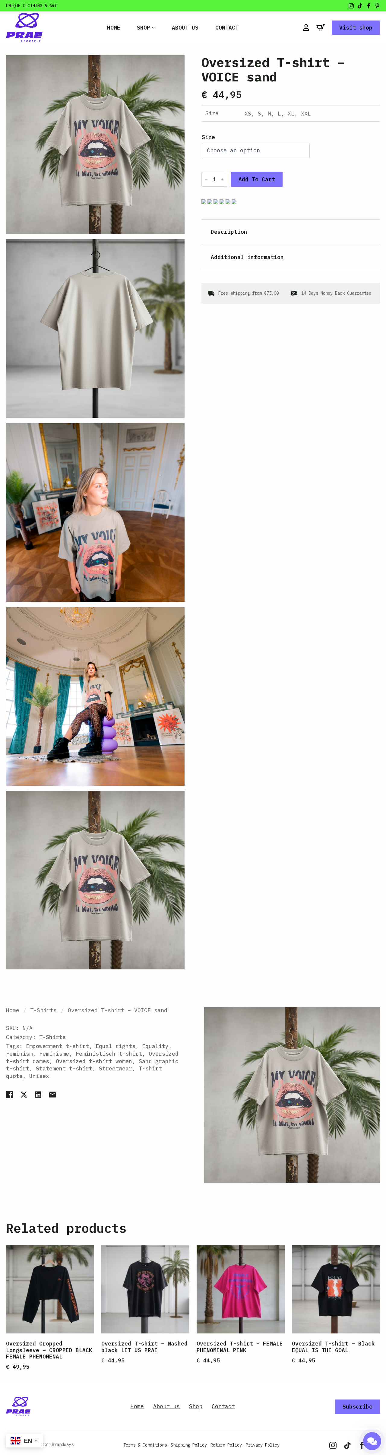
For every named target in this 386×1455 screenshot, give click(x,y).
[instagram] (351, 5)
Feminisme (54, 1053)
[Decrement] (206, 179)
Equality (155, 1046)
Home (113, 27)
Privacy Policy (263, 1445)
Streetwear (115, 1068)
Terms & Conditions (145, 1445)
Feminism (19, 1053)
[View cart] (320, 27)
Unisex (39, 1076)
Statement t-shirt (64, 1068)
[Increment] (222, 179)
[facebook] (368, 5)
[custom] (359, 5)
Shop (143, 27)
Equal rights (115, 1046)
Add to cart (257, 179)
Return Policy (226, 1445)
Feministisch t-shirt (109, 1053)
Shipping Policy (189, 1445)
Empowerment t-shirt (57, 1046)
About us (185, 27)
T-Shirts (43, 1010)
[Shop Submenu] (152, 27)
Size (208, 137)
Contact (227, 27)
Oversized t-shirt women (94, 1061)
